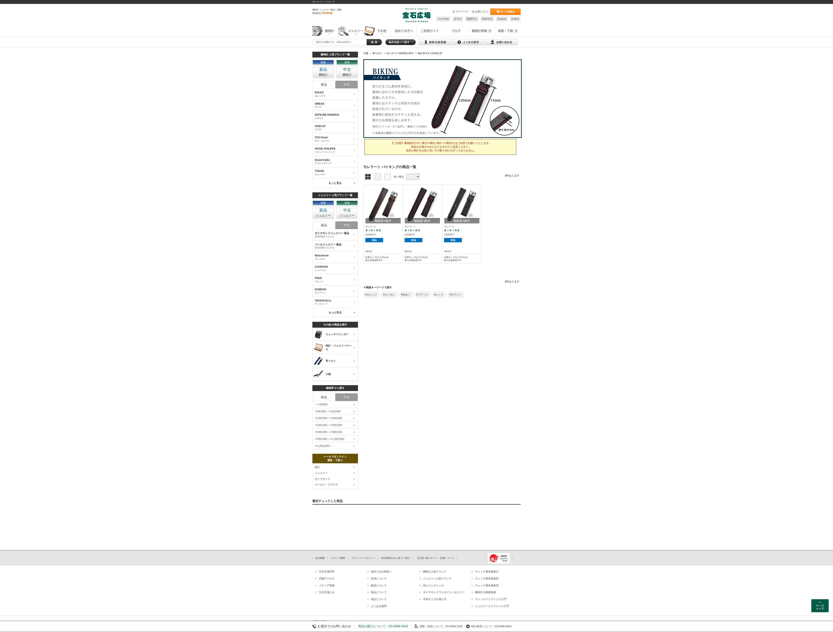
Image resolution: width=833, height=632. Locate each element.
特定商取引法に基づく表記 (395, 558)
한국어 (458, 18)
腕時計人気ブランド (434, 571)
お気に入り (481, 11)
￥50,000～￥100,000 (328, 411)
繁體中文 (472, 18)
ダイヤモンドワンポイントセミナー (444, 592)
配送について (379, 585)
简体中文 (487, 18)
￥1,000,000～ (323, 445)
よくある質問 (379, 606)
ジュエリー (321, 473)
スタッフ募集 (338, 558)
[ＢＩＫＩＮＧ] (383, 203)
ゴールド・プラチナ (326, 484)
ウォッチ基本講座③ (486, 585)
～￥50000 (321, 404)
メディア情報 (327, 585)
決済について (379, 578)
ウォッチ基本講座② (486, 578)
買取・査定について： (433, 626)
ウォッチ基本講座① (486, 571)
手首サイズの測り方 (434, 599)
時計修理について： (483, 626)
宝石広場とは (327, 592)
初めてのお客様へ (381, 571)
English (501, 18)
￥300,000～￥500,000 (328, 432)
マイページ (462, 11)
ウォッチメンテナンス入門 (490, 599)
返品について (379, 592)
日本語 (515, 18)
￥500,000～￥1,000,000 (329, 439)
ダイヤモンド (322, 478)
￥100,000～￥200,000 (328, 418)
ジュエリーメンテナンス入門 (492, 606)
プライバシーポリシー (363, 558)
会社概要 (320, 558)
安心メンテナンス (433, 585)
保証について (379, 599)
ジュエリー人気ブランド (437, 578)
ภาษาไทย (443, 18)
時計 (317, 467)
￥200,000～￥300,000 (328, 425)
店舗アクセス (327, 578)
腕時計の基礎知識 (485, 592)
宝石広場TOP (327, 571)
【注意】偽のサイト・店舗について (435, 558)
